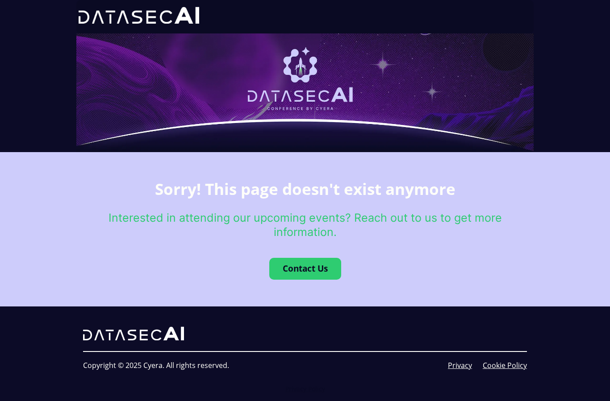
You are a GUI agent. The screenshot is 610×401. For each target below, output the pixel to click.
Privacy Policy (305, 388)
